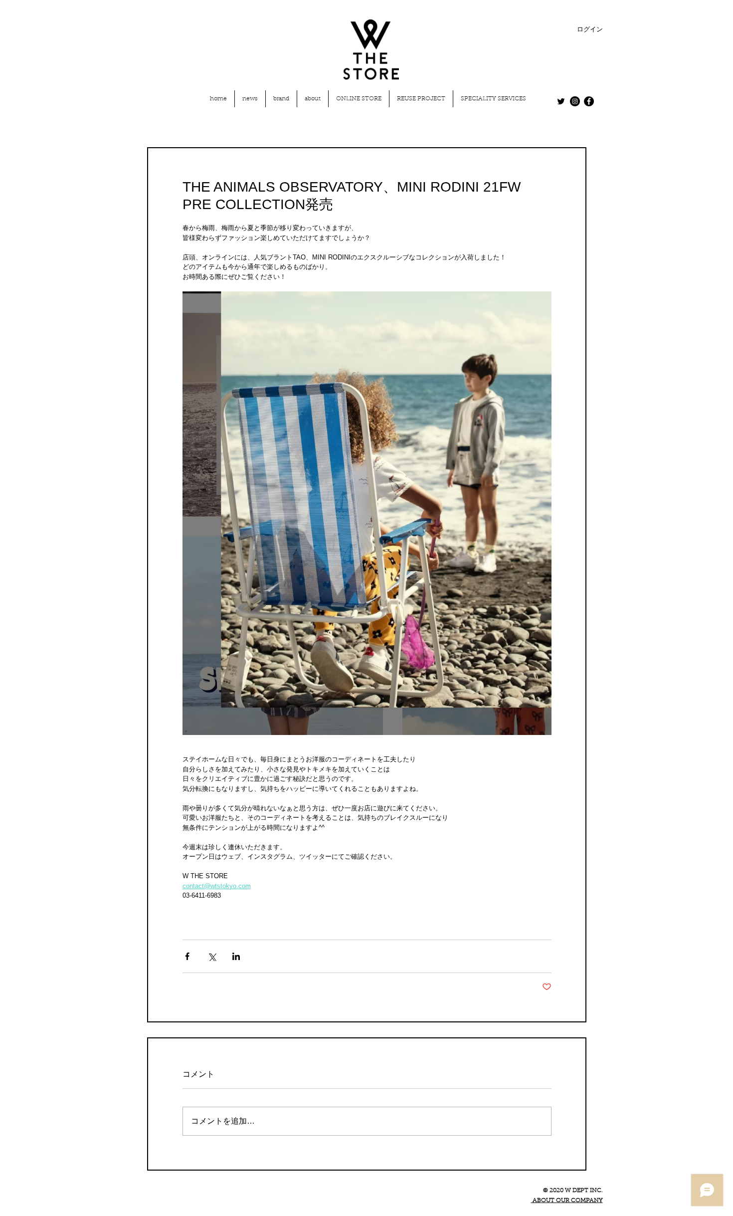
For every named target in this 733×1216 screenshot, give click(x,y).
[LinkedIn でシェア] (236, 956)
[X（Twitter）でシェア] (211, 956)
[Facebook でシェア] (187, 956)
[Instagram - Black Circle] (575, 101)
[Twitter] (561, 101)
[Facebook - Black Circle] (589, 101)
